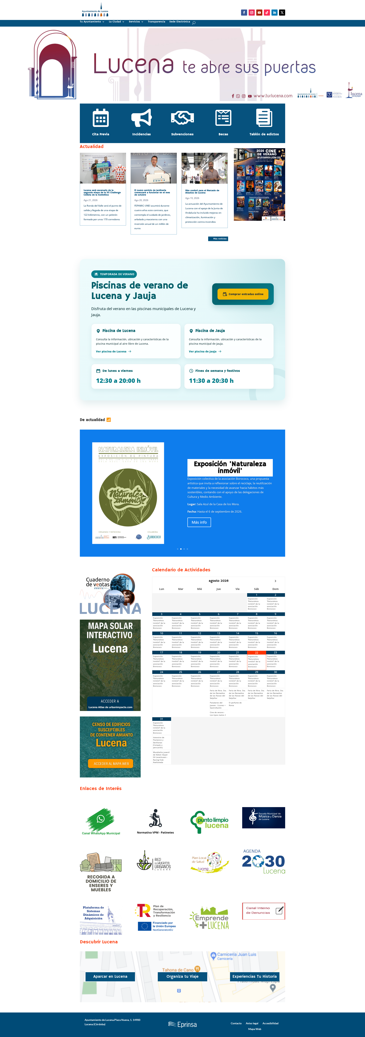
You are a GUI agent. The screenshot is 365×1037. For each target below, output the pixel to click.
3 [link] (184, 549)
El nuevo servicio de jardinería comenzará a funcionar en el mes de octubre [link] (152, 192)
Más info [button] (199, 522)
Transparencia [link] (156, 21)
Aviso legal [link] (252, 1023)
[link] (95, 18)
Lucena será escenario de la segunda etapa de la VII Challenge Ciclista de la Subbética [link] (102, 192)
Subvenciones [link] (182, 134)
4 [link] (187, 549)
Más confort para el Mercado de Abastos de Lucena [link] (202, 191)
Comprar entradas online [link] (246, 294)
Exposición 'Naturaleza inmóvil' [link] (230, 467)
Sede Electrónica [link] (179, 21)
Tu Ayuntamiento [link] (90, 21)
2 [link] (184, 95)
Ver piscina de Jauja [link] (203, 351)
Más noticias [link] (220, 238)
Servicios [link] (134, 21)
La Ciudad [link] (115, 21)
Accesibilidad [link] (271, 1023)
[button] (244, 12)
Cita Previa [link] (100, 134)
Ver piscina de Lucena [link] (111, 351)
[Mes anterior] (161, 581)
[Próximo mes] (275, 581)
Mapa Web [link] (254, 1028)
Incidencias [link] (141, 134)
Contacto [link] (236, 1023)
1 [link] (181, 95)
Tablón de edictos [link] (264, 134)
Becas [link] (223, 134)
